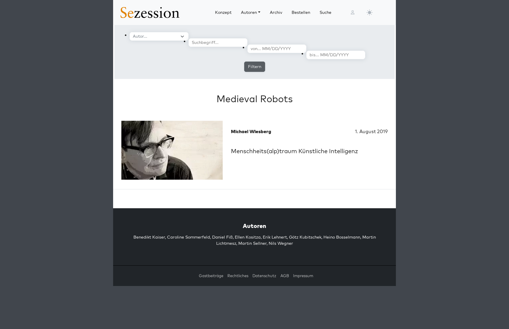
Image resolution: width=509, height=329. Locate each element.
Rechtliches (237, 275)
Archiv (276, 12)
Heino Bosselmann (341, 237)
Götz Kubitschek (305, 237)
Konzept (223, 12)
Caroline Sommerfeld (188, 237)
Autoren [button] (249, 12)
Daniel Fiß (222, 237)
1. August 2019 (371, 131)
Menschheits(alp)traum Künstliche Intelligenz (294, 151)
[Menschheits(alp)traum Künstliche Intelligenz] (172, 150)
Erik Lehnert (275, 237)
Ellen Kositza (248, 237)
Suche (325, 12)
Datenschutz (264, 275)
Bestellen (301, 12)
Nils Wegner (281, 243)
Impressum (303, 275)
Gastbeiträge (211, 275)
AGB (284, 275)
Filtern (254, 66)
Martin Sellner (252, 243)
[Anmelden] (352, 12)
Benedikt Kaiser (149, 237)
